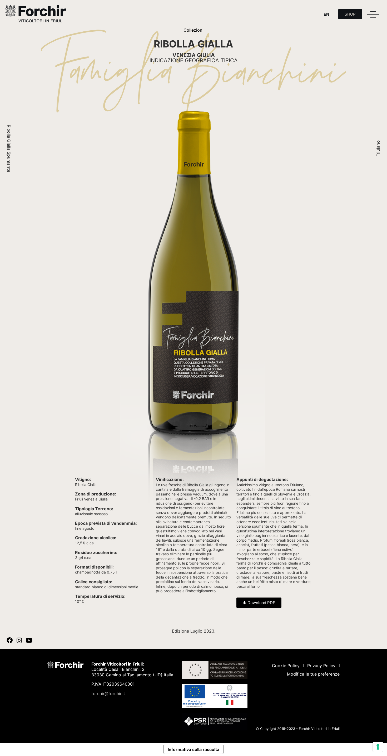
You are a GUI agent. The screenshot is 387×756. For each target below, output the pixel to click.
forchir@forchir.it (108, 693)
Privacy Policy (321, 665)
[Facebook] (9, 640)
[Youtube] (29, 640)
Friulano (378, 148)
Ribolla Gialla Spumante (9, 148)
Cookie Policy (286, 665)
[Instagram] (19, 640)
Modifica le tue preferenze (313, 674)
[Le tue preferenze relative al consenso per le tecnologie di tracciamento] (378, 747)
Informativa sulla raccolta (193, 749)
